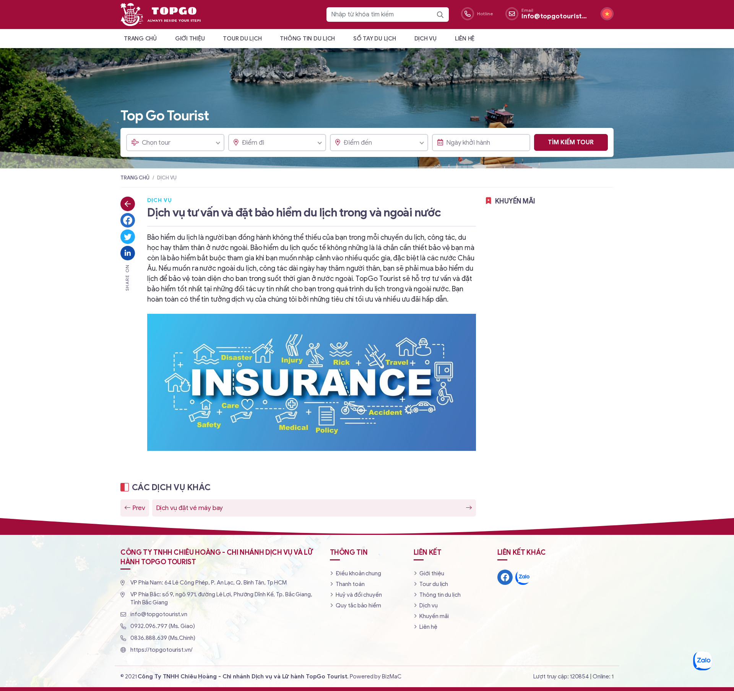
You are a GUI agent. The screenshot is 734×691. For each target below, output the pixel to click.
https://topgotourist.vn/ (161, 649)
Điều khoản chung (358, 573)
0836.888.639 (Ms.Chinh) (162, 637)
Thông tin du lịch (307, 38)
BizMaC (391, 676)
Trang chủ (140, 38)
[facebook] (505, 577)
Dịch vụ (425, 38)
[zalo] (523, 577)
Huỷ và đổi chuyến (359, 594)
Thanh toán (350, 584)
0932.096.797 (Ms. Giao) (162, 626)
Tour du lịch (242, 38)
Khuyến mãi (433, 616)
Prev (138, 508)
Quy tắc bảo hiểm (358, 605)
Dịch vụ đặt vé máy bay (189, 508)
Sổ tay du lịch (374, 38)
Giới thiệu (190, 38)
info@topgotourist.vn (158, 614)
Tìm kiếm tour (571, 142)
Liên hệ (464, 38)
